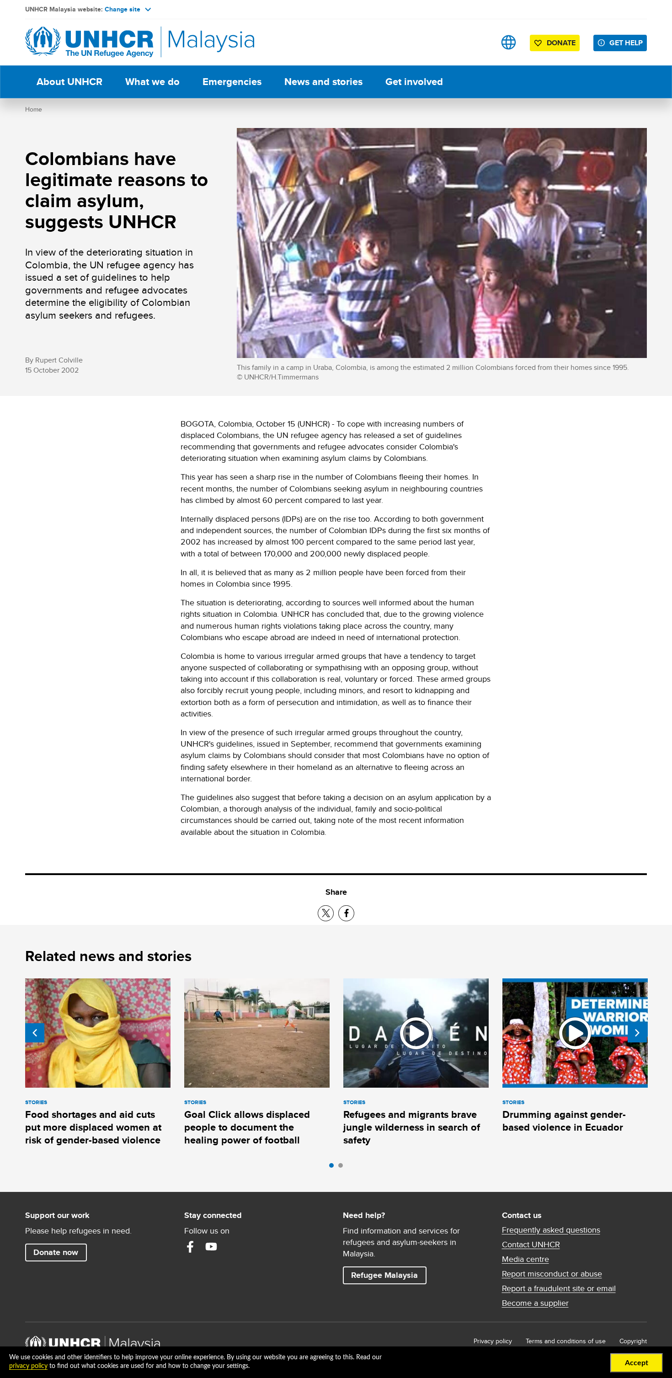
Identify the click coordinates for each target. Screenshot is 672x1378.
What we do (152, 81)
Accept (636, 1363)
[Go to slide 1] (333, 1167)
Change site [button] (122, 9)
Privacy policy (493, 1341)
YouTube (211, 1247)
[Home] (89, 42)
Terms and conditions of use (566, 1341)
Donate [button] (561, 42)
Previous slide (34, 1032)
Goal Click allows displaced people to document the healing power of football (247, 1127)
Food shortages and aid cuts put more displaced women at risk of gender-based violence (93, 1127)
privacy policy (28, 1366)
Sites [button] (508, 42)
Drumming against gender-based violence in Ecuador (564, 1121)
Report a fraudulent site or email (559, 1288)
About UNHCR (69, 81)
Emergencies (232, 81)
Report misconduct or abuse (552, 1274)
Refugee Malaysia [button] (388, 1275)
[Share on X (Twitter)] (326, 913)
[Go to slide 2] (342, 1167)
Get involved (414, 81)
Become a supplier (535, 1303)
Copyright (633, 1341)
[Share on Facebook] (346, 913)
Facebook (190, 1247)
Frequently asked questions (551, 1230)
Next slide (637, 1032)
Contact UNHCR (531, 1244)
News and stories (323, 81)
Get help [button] (628, 42)
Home (33, 109)
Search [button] (479, 42)
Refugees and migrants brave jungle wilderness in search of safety (411, 1127)
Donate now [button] (55, 1252)
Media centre (525, 1259)
